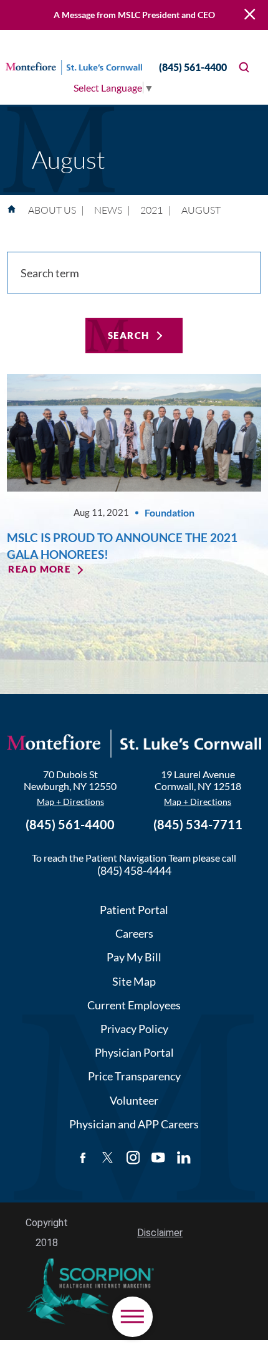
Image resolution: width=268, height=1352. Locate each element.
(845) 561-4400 (193, 67)
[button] (132, 1317)
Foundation (169, 512)
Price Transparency (134, 1076)
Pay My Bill (134, 957)
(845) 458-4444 (134, 870)
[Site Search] (244, 67)
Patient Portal (134, 909)
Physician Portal (134, 1052)
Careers (134, 933)
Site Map (134, 981)
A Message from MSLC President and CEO (134, 14)
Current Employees (134, 1005)
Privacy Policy (134, 1028)
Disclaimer (160, 1233)
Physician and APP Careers (134, 1124)
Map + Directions (70, 801)
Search (129, 335)
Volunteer (134, 1100)
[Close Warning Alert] (250, 15)
